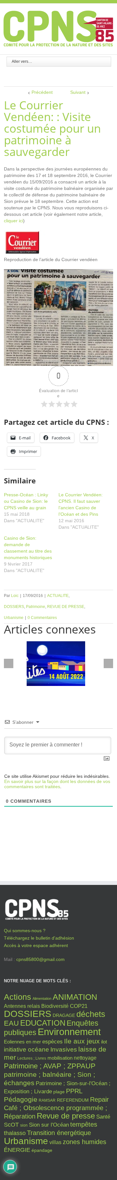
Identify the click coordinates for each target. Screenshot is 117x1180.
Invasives (63, 1049)
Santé (103, 1116)
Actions (17, 996)
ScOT (11, 1124)
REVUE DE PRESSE (65, 606)
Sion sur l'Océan (49, 1125)
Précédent (42, 92)
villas (55, 1142)
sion (24, 1125)
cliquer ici (13, 220)
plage (59, 1091)
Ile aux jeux (82, 1041)
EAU (11, 1023)
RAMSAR (47, 1100)
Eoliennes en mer (22, 1041)
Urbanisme (13, 617)
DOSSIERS (14, 606)
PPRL (74, 1091)
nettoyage (85, 1058)
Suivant (77, 92)
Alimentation (41, 998)
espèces (52, 1042)
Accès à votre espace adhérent (36, 945)
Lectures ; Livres (31, 1058)
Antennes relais (22, 1006)
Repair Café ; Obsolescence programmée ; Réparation (56, 1108)
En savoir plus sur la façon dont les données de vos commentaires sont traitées (57, 784)
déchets (90, 1014)
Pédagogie (20, 1099)
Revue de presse (66, 1116)
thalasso (15, 1133)
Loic (15, 595)
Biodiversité (55, 1006)
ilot (104, 1041)
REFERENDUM (73, 1100)
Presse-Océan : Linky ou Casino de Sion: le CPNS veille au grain (26, 501)
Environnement (69, 1031)
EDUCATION (42, 1023)
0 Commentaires (42, 617)
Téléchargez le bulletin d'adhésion (39, 938)
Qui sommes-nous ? (25, 930)
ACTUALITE (58, 595)
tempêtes (83, 1124)
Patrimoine (35, 606)
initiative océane (26, 1049)
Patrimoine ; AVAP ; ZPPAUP (50, 1066)
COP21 (78, 1006)
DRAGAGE (64, 1015)
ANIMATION (75, 996)
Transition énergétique (59, 1132)
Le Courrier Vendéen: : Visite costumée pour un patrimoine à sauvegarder (52, 128)
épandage (42, 1150)
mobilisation (59, 1058)
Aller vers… (22, 61)
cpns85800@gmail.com (40, 959)
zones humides (84, 1141)
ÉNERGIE (17, 1150)
